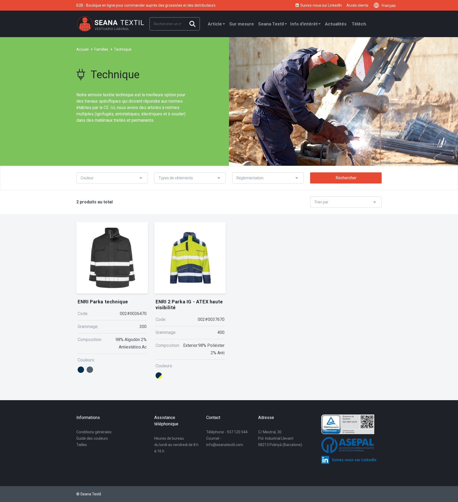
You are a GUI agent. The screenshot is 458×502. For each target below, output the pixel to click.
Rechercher (346, 177)
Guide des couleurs (92, 438)
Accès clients (357, 5)
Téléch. (359, 24)
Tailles (81, 445)
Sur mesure (241, 24)
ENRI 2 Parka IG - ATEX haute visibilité (189, 304)
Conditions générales (94, 432)
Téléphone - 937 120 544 (227, 432)
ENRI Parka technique (103, 301)
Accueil (82, 49)
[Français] (378, 5)
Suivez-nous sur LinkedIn (321, 5)
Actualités (335, 24)
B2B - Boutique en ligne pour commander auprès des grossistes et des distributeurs (145, 5)
